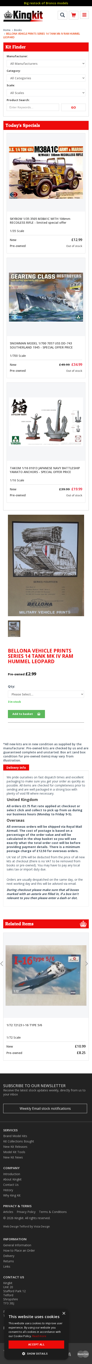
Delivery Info (16, 768)
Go (73, 107)
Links (6, 1266)
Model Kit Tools (14, 1152)
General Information (17, 1245)
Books (18, 30)
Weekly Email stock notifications (45, 1108)
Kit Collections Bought (18, 1141)
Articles (8, 1212)
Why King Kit (12, 1195)
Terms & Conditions (53, 1212)
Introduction (11, 1174)
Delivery (8, 1256)
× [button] (63, 1313)
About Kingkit (12, 1179)
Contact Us (11, 1185)
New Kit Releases (15, 1147)
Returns (8, 1261)
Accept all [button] (36, 1344)
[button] (36, 1353)
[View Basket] (73, 16)
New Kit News (13, 1157)
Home (6, 30)
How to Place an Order (19, 1250)
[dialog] (36, 1334)
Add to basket (22, 714)
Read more (39, 1336)
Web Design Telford (16, 1226)
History (8, 1190)
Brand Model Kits (15, 1136)
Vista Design (42, 1226)
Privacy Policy (26, 1212)
